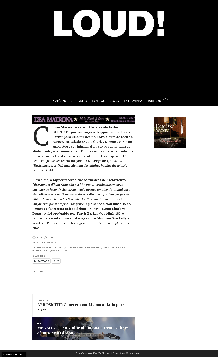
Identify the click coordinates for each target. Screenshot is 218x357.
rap (115, 247)
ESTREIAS (98, 101)
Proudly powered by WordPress (92, 353)
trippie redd (60, 250)
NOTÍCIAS (59, 101)
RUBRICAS (154, 101)
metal (107, 247)
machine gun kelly (90, 247)
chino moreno (55, 247)
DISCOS (114, 101)
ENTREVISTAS (133, 101)
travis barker (42, 250)
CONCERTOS (79, 101)
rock (123, 247)
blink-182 (39, 247)
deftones (72, 247)
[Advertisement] (109, 68)
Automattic (136, 353)
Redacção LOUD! (45, 237)
